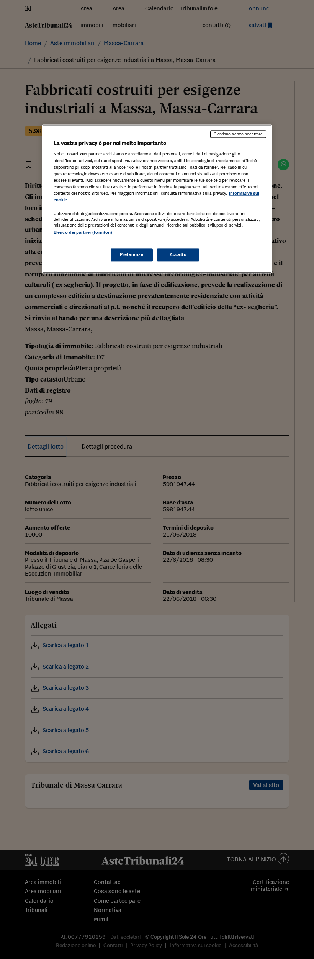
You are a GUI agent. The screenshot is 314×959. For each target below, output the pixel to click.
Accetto (178, 255)
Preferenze (132, 255)
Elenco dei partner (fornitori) (83, 232)
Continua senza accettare (238, 134)
